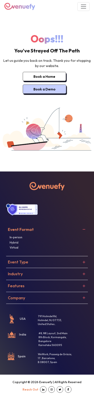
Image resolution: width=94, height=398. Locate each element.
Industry (15, 274)
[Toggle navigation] (83, 6)
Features (16, 286)
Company (16, 298)
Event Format (21, 229)
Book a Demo (44, 89)
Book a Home (44, 76)
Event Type (18, 262)
